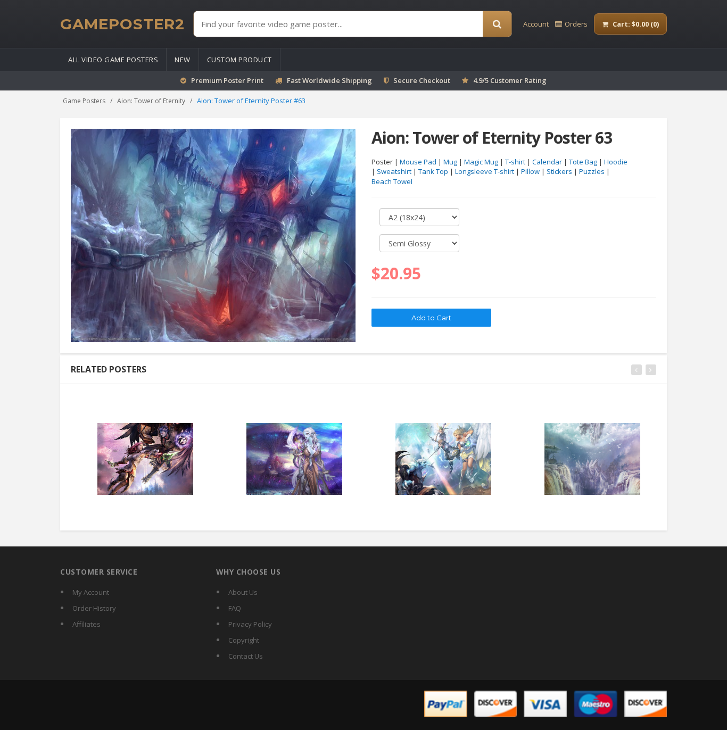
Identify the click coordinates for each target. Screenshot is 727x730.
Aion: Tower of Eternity (151, 100)
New (183, 59)
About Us (243, 592)
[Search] (497, 24)
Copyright (243, 640)
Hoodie (615, 162)
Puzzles (592, 171)
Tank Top (433, 171)
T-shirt (515, 162)
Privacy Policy (250, 624)
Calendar (547, 162)
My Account (90, 592)
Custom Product (239, 59)
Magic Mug (481, 162)
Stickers (559, 171)
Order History (94, 608)
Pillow (530, 171)
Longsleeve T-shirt (484, 171)
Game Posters (84, 100)
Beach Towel (391, 181)
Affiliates (86, 624)
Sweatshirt (394, 171)
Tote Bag (583, 162)
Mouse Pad (418, 162)
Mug (450, 162)
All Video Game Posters (113, 59)
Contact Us (245, 656)
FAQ (234, 608)
